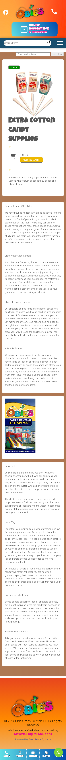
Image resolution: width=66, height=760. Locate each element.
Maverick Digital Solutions (33, 734)
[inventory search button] (49, 43)
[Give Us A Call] (53, 11)
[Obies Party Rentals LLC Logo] (30, 11)
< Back (13, 67)
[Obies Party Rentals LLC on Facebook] (5, 11)
